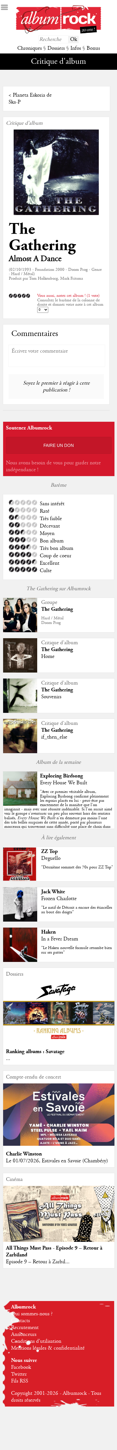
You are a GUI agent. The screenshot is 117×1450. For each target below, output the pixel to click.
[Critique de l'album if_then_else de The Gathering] (20, 751)
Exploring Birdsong (61, 776)
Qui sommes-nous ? (32, 1313)
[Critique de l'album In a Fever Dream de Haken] (20, 960)
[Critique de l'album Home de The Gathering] (20, 671)
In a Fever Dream (59, 939)
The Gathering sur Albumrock (58, 588)
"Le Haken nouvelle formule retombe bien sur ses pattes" (76, 950)
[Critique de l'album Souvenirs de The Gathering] (20, 711)
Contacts (20, 1320)
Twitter (19, 1374)
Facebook (21, 1367)
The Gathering (42, 237)
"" (58, 811)
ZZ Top (49, 851)
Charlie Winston (24, 1154)
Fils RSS (19, 1381)
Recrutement (25, 1327)
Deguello (50, 858)
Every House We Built (63, 782)
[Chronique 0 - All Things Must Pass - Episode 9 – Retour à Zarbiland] (58, 1220)
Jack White (53, 891)
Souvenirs (51, 696)
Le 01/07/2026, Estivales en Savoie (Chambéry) (57, 1160)
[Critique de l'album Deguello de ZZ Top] (20, 879)
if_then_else (54, 737)
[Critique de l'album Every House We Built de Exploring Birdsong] (20, 804)
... (8, 1058)
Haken (48, 932)
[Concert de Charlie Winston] (58, 1144)
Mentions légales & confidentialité (48, 1348)
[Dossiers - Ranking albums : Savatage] (58, 1042)
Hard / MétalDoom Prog (52, 620)
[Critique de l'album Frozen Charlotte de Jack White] (20, 920)
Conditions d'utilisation (36, 1341)
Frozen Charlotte (59, 898)
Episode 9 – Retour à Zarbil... (38, 1261)
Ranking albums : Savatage (35, 1051)
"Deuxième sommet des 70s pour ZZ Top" (77, 867)
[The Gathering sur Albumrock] (20, 631)
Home (48, 656)
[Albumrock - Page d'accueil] (58, 32)
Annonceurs (23, 1334)
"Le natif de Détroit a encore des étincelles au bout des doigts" (76, 910)
